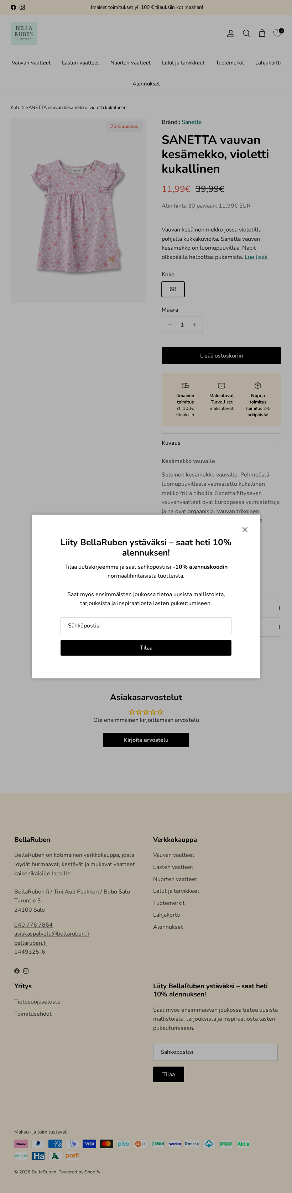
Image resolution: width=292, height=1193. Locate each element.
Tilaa (146, 648)
